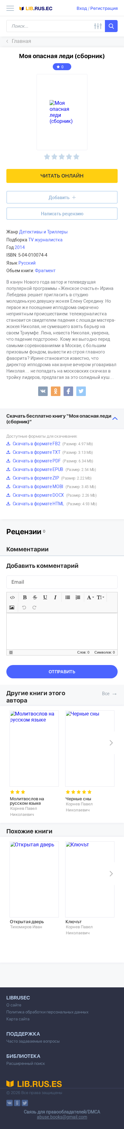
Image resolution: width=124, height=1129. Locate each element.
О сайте (13, 1005)
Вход (82, 8)
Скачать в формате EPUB (54, 469)
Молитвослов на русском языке (27, 801)
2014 (20, 247)
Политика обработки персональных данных (47, 1012)
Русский (27, 262)
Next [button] (110, 742)
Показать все (114, 692)
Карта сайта (18, 1019)
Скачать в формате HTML (54, 503)
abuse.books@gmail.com (62, 1116)
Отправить (62, 671)
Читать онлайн (62, 176)
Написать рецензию (62, 213)
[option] (34, 763)
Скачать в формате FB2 (52, 443)
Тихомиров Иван (26, 926)
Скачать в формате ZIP (52, 477)
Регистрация (104, 8)
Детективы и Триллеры (43, 231)
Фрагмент (45, 270)
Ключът (73, 921)
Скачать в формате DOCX (54, 495)
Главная (21, 41)
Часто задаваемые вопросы (33, 1041)
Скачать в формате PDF (52, 460)
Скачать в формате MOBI (54, 486)
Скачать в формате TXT (52, 452)
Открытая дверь (27, 921)
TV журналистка (45, 239)
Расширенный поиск (25, 1063)
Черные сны (78, 798)
